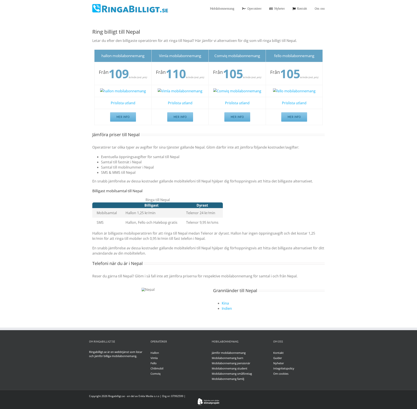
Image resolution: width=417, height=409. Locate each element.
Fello (154, 363)
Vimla (154, 358)
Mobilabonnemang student (229, 368)
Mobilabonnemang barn (227, 358)
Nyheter (278, 363)
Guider (277, 358)
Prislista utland (123, 103)
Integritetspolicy (283, 368)
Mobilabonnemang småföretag (232, 374)
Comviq (156, 374)
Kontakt (278, 353)
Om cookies (280, 374)
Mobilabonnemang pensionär (231, 363)
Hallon (155, 353)
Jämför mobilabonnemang (229, 353)
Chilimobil (157, 368)
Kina (225, 303)
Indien (227, 308)
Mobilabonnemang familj (228, 379)
